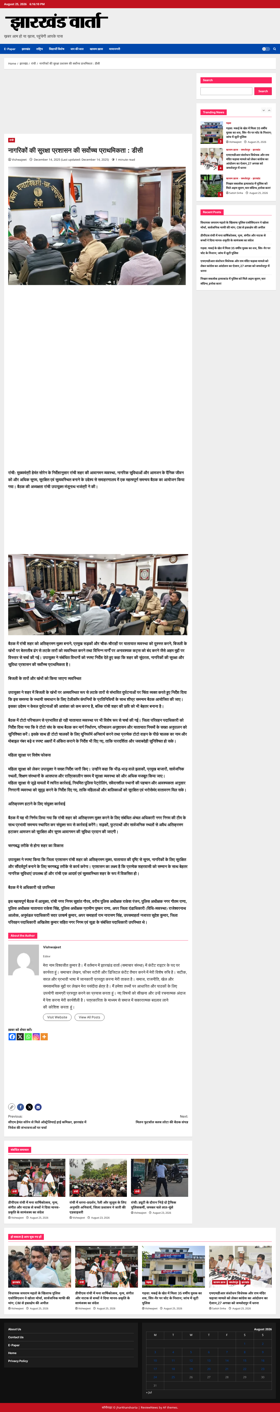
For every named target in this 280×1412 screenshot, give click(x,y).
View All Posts (89, 1017)
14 (227, 1360)
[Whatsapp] (28, 1036)
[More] (44, 1036)
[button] (274, 49)
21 (227, 1369)
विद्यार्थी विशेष (56, 49)
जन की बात (77, 49)
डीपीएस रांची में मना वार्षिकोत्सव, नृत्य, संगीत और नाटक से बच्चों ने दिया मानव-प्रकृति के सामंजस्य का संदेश (34, 1207)
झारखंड (26, 49)
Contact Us (16, 1337)
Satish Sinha (236, 166)
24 (155, 1377)
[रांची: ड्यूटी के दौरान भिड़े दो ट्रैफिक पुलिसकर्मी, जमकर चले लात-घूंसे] (159, 1178)
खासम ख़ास (96, 49)
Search (208, 80)
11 (173, 1360)
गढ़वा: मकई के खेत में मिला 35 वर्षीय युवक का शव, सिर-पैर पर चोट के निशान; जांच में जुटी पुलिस (172, 1298)
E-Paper (10, 49)
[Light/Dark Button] (266, 49)
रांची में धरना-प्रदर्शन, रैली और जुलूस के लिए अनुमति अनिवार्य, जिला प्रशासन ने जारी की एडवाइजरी (97, 1207)
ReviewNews (149, 1407)
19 (191, 1369)
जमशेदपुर (246, 123)
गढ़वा (148, 1282)
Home (12, 1353)
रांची (11, 140)
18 (173, 1369)
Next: (162, 1119)
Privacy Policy (18, 1361)
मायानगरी (114, 49)
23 (262, 1369)
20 (209, 1369)
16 (262, 1360)
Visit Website (57, 1017)
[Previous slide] (263, 109)
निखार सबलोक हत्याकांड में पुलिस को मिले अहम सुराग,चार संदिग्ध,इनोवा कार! (211, 159)
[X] (20, 1036)
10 (155, 1360)
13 (209, 1360)
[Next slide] (269, 109)
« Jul (149, 1392)
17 (155, 1369)
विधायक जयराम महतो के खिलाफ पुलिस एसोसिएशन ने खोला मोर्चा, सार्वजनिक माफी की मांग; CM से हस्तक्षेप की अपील (211, 186)
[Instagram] (36, 1036)
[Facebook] (12, 1036)
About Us (14, 1329)
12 (191, 1360)
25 (173, 1377)
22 (244, 1369)
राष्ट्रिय (39, 49)
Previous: (47, 1121)
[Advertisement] (98, 103)
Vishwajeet (19, 159)
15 (244, 1360)
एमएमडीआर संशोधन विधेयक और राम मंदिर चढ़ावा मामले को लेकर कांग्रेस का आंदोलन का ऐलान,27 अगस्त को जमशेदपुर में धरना (211, 132)
